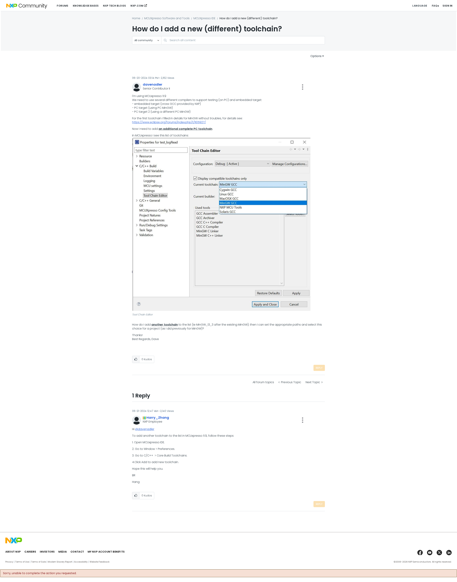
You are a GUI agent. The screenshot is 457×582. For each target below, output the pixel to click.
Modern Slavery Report (60, 562)
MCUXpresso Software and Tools (167, 18)
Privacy (9, 562)
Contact (77, 551)
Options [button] (316, 56)
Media (62, 551)
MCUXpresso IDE (204, 18)
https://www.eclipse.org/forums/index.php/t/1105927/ (169, 122)
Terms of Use (22, 562)
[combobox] (243, 40)
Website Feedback (99, 562)
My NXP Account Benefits (106, 551)
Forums (62, 5)
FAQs (435, 5)
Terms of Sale (38, 562)
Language (419, 5)
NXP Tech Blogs (114, 5)
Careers (30, 551)
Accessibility (81, 562)
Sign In (448, 5)
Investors (47, 551)
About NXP (13, 551)
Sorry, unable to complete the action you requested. (39, 573)
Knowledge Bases (86, 5)
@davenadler (144, 429)
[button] (302, 87)
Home (136, 18)
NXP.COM (137, 5)
